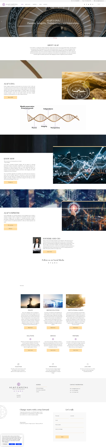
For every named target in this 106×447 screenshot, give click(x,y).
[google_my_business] (84, 4)
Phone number (58, 424)
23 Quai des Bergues (39, 388)
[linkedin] (88, 4)
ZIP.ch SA (41, 423)
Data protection (23, 422)
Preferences (5, 444)
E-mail (56, 420)
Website (36, 423)
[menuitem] (22, 4)
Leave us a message (58, 429)
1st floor (37, 391)
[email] (92, 4)
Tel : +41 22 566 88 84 (74, 390)
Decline (12, 444)
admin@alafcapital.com (76, 388)
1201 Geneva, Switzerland (40, 390)
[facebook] (86, 4)
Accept (19, 444)
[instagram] (90, 4)
